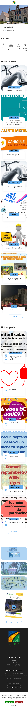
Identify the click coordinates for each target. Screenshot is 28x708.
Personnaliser (14, 705)
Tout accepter (9, 702)
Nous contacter (14, 684)
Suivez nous (14, 687)
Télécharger (14, 607)
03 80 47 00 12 (14, 667)
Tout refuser (19, 702)
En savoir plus (11, 30)
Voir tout (14, 316)
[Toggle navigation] (3, 2)
